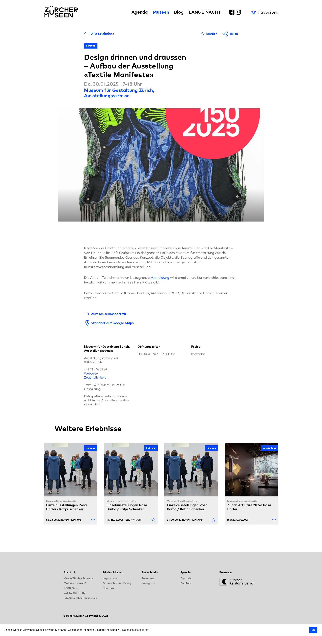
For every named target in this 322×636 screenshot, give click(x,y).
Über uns (108, 588)
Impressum (110, 578)
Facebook (148, 578)
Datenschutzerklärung (117, 583)
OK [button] (313, 630)
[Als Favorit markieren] (93, 520)
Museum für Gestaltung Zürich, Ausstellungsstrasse (119, 92)
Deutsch (185, 578)
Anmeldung (160, 277)
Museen (161, 12)
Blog (179, 12)
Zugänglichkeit (95, 377)
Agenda (139, 12)
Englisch (185, 583)
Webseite (91, 373)
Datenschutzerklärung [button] (135, 629)
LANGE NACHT (205, 12)
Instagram (148, 583)
